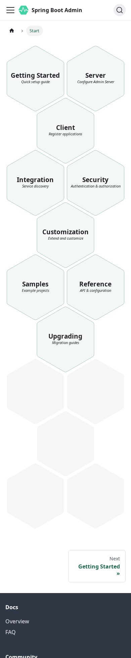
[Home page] (11, 31)
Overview (17, 621)
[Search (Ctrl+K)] (120, 10)
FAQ (10, 632)
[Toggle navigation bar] (10, 10)
